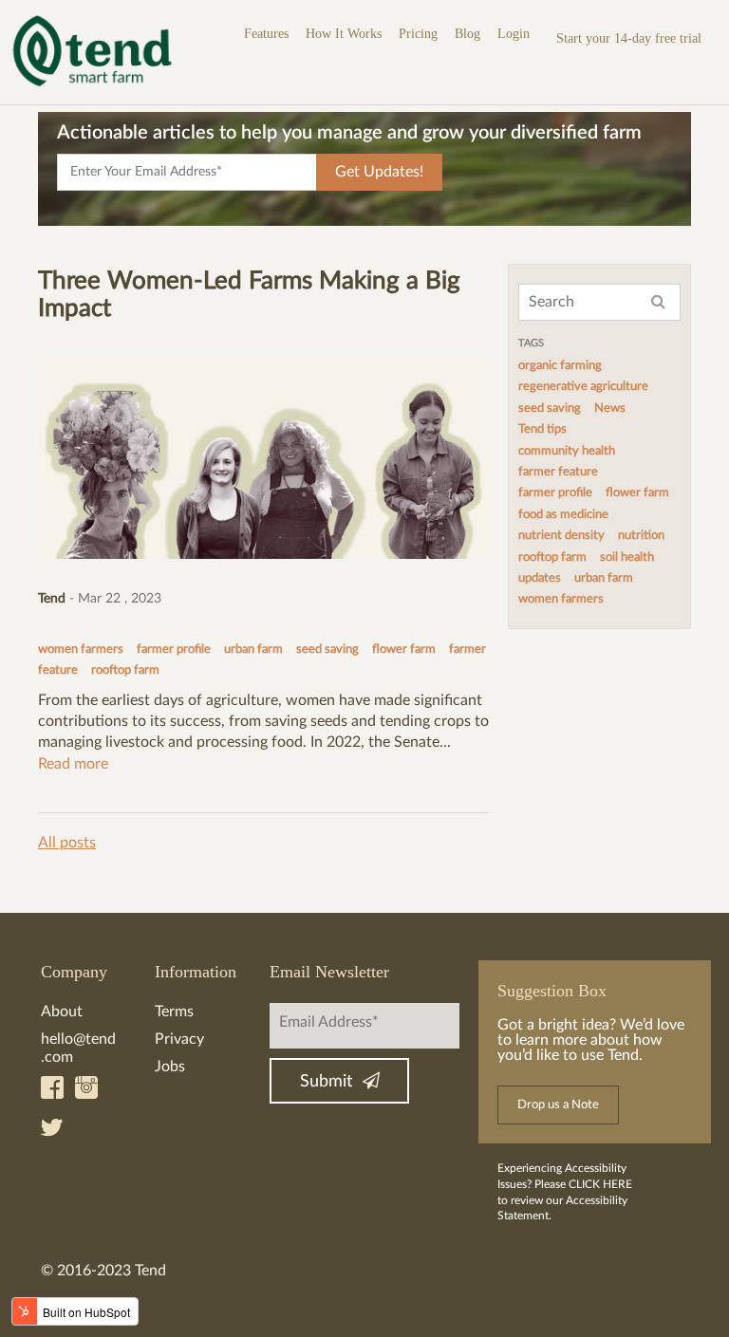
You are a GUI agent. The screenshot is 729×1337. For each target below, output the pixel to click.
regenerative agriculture (583, 387)
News (610, 408)
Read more (73, 763)
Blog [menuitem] (467, 34)
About (62, 1011)
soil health (627, 557)
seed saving (327, 649)
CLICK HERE (600, 1184)
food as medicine (563, 515)
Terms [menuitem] (174, 1011)
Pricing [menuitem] (418, 34)
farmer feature (558, 472)
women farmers (80, 649)
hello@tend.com (78, 1048)
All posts (67, 842)
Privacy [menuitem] (179, 1039)
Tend (51, 598)
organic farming (560, 366)
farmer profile (174, 649)
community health (566, 451)
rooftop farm (125, 670)
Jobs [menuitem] (170, 1066)
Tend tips (542, 429)
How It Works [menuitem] (344, 34)
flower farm (404, 649)
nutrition (641, 535)
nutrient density (561, 535)
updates (539, 578)
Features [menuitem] (266, 34)
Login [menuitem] (513, 34)
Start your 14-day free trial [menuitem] (628, 38)
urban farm (253, 649)
